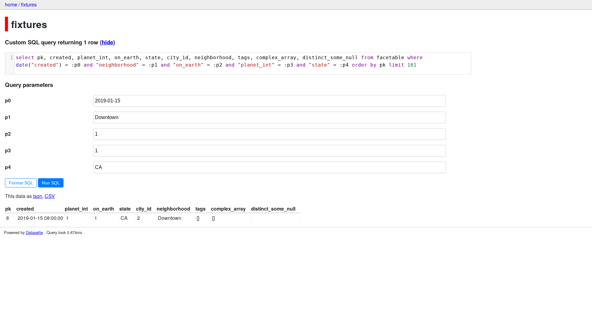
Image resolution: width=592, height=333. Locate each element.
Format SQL (21, 182)
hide (107, 42)
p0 (8, 100)
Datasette (34, 232)
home (11, 4)
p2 (8, 133)
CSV (50, 195)
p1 (8, 117)
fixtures (29, 4)
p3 (8, 150)
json (37, 195)
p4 (8, 167)
